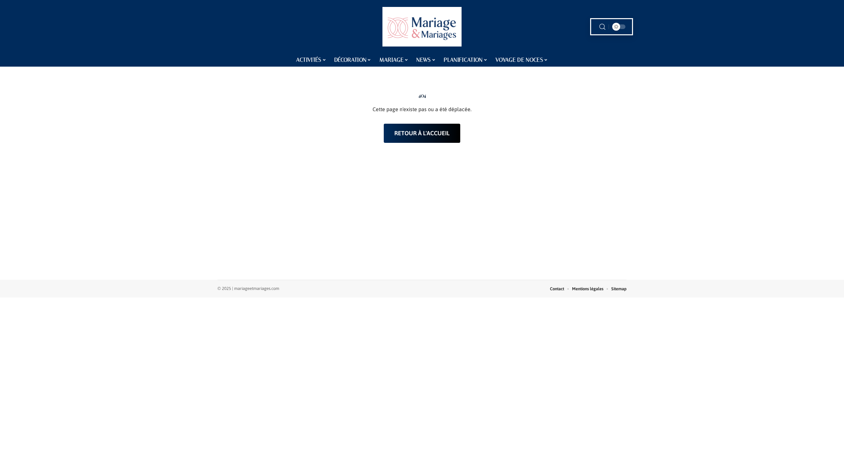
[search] (602, 27)
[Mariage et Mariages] (422, 27)
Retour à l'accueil (422, 133)
